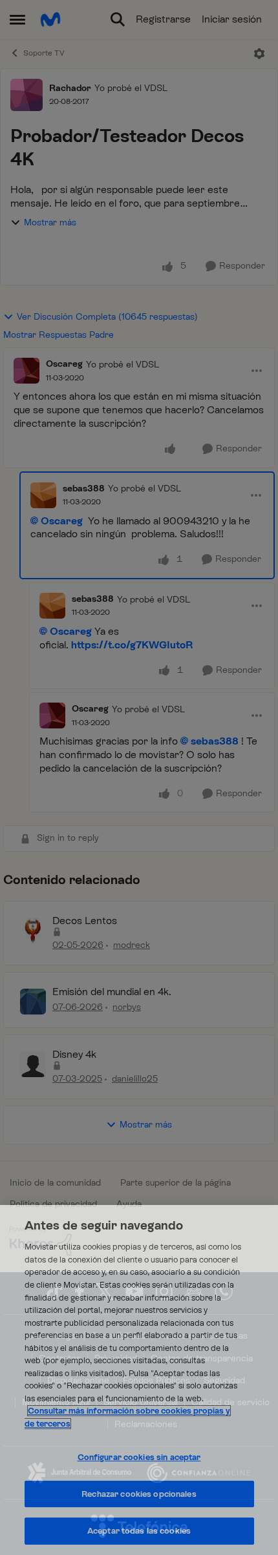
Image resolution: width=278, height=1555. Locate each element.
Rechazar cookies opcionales (139, 1494)
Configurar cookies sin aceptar (139, 1457)
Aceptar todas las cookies (139, 1531)
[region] (139, 1380)
